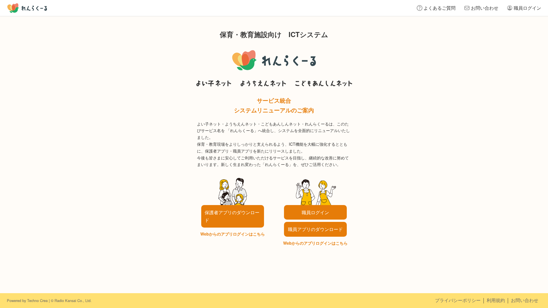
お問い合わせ (484, 8)
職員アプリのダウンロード (315, 229)
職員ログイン (527, 8)
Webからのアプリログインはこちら (232, 234)
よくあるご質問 (440, 8)
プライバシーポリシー (458, 300)
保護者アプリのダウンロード (232, 216)
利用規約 (496, 300)
